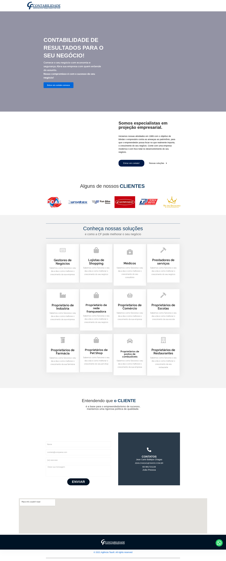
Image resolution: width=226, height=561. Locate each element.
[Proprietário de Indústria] (63, 295)
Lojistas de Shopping (96, 261)
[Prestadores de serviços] (163, 250)
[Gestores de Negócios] (63, 250)
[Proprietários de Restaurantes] (163, 340)
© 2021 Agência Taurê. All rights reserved (113, 552)
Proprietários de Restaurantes (163, 351)
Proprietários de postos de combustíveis (129, 354)
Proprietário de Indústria (63, 306)
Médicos (130, 263)
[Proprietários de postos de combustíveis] (130, 341)
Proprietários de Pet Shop (96, 351)
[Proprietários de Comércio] (130, 295)
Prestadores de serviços (163, 261)
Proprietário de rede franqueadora (96, 308)
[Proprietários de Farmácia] (63, 340)
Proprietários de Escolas (163, 306)
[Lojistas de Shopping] (96, 250)
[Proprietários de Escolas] (163, 295)
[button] (219, 542)
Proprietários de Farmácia (63, 351)
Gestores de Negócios (63, 261)
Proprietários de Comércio (130, 306)
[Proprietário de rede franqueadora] (96, 295)
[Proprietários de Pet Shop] (96, 340)
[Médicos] (129, 251)
